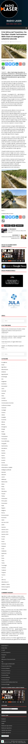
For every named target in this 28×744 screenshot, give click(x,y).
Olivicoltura (4, 491)
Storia (2, 558)
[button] (26, 28)
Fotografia (3, 443)
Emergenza (4, 426)
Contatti (3, 657)
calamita (7, 225)
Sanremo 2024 (4, 534)
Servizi (2, 541)
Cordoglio (3, 410)
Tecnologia (4, 565)
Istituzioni (3, 474)
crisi (13, 225)
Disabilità (3, 417)
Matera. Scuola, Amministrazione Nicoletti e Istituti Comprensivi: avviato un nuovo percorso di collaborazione (13, 330)
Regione (3, 508)
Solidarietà (3, 551)
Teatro (3, 563)
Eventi (2, 431)
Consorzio (3, 407)
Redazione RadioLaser (16, 41)
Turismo (3, 575)
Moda (2, 486)
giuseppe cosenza (5, 637)
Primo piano (4, 501)
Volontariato (4, 589)
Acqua (2, 364)
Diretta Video (4, 648)
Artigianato (4, 381)
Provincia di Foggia (5, 684)
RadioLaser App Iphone (6, 728)
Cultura (3, 415)
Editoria (3, 422)
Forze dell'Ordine (5, 441)
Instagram (3, 721)
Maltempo (3, 479)
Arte (2, 379)
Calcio (2, 388)
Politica (3, 496)
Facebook (3, 719)
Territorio (3, 567)
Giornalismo (4, 448)
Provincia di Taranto (5, 673)
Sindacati (3, 546)
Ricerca (3, 512)
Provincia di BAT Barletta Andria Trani (9, 682)
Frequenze (3, 654)
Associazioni (4, 386)
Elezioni (3, 424)
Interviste (3, 472)
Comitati (3, 398)
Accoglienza (4, 362)
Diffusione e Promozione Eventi (8, 659)
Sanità (2, 524)
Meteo (3, 484)
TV (2, 577)
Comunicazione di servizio (7, 403)
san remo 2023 (4, 522)
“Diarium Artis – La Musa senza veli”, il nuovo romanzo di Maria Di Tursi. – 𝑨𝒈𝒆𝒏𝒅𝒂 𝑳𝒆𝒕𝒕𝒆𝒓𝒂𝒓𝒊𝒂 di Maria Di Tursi (13, 629)
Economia (3, 419)
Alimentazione (4, 369)
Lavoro (3, 477)
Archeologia (4, 376)
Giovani (3, 450)
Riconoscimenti (5, 515)
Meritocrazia (4, 481)
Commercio (4, 400)
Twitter (2, 723)
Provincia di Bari (4, 675)
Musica (3, 489)
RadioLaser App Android (6, 725)
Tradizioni (3, 570)
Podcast (3, 493)
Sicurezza (3, 543)
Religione (3, 510)
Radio (2, 505)
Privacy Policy (5, 735)
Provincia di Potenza (5, 670)
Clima (2, 395)
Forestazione (4, 436)
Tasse (2, 560)
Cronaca (3, 412)
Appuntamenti (4, 374)
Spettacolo (3, 553)
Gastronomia (4, 446)
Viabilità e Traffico (5, 584)
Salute (2, 520)
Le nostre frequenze (5, 652)
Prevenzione (4, 498)
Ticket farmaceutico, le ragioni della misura (11, 341)
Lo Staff (3, 650)
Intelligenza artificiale (6, 469)
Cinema (3, 393)
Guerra (3, 455)
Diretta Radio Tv (4, 645)
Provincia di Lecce (5, 679)
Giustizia (3, 453)
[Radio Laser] (9, 17)
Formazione (4, 438)
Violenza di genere (5, 586)
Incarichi (3, 460)
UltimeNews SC (5, 582)
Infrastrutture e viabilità (6, 467)
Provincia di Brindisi (5, 677)
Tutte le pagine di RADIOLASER (8, 663)
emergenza (19, 225)
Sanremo (3, 527)
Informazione (4, 465)
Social (2, 548)
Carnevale (3, 391)
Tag (2, 661)
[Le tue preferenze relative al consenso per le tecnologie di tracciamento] (2, 741)
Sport (2, 555)
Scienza (3, 536)
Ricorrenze (3, 517)
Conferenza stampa (6, 405)
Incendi (3, 462)
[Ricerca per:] (14, 321)
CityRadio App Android (6, 730)
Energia (3, 429)
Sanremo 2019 (4, 529)
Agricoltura (3, 367)
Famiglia (3, 434)
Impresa (3, 458)
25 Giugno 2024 (6, 41)
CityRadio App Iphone (6, 732)
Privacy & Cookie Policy (6, 666)
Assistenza (3, 383)
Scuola (3, 539)
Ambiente (3, 372)
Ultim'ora (3, 579)
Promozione (4, 503)
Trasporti (3, 572)
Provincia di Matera (5, 668)
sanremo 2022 (4, 532)
